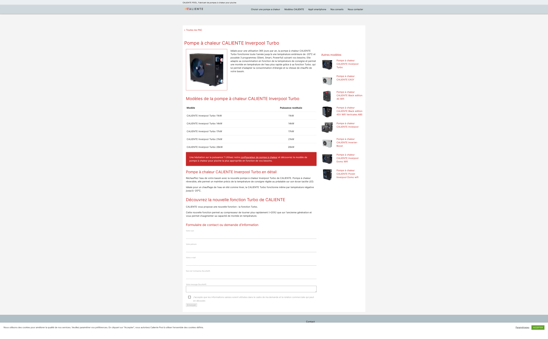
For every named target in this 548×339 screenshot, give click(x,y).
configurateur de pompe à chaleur (259, 157)
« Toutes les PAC (193, 30)
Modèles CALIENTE (294, 9)
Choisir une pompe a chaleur (265, 9)
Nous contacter (355, 9)
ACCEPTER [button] (538, 327)
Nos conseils (337, 9)
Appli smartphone (317, 9)
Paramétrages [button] (522, 327)
